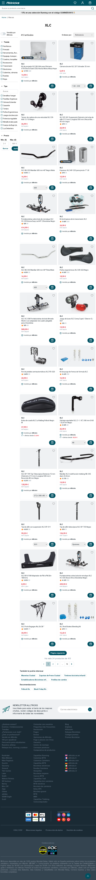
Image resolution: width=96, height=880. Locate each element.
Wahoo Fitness (8, 779)
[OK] (90, 709)
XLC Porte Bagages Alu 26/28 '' (32, 626)
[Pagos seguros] (35, 817)
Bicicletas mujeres (40, 773)
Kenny (4, 784)
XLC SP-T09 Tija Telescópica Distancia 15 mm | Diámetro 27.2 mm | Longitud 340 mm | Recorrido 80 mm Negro (38, 476)
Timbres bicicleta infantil (74, 675)
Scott (4, 799)
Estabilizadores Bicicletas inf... (34, 680)
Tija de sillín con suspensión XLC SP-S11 (36, 527)
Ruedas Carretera (40, 768)
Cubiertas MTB (39, 758)
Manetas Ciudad (28, 675)
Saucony (5, 766)
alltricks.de (72, 763)
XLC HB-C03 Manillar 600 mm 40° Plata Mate (37, 270)
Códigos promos (71, 735)
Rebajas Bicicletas (72, 732)
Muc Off (5, 786)
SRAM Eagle (7, 797)
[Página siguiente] (71, 664)
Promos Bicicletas (72, 737)
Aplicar (17, 148)
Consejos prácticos (41, 747)
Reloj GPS (37, 789)
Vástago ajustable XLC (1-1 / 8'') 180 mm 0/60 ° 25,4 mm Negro (77, 422)
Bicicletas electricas (41, 766)
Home (4, 17)
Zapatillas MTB (39, 763)
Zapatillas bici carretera (43, 781)
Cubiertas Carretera (41, 760)
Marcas (11, 17)
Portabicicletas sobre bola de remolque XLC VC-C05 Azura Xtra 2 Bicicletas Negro (76, 577)
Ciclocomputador (40, 802)
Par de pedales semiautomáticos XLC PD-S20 (38, 372)
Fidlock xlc (25, 689)
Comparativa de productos (44, 750)
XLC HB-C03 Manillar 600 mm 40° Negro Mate (38, 170)
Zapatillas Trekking (41, 799)
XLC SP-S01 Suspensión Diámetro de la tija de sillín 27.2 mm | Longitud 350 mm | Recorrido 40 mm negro (77, 119)
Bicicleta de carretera (42, 786)
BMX (35, 797)
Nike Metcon (7, 758)
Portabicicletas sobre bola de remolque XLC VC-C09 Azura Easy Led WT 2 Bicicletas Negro (38, 220)
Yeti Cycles (6, 771)
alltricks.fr (72, 758)
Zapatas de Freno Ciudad (49, 675)
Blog (67, 724)
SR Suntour (6, 781)
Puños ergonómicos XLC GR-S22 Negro (74, 270)
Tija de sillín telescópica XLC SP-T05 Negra (75, 527)
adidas (4, 794)
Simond (5, 768)
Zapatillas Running (41, 755)
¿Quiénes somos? (9, 724)
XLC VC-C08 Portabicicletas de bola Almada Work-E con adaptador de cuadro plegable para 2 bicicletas (37, 321)
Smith (4, 776)
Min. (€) (4, 140)
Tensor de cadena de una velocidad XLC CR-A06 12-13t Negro (37, 118)
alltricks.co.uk (74, 755)
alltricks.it (72, 766)
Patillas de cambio (59, 680)
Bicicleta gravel (39, 791)
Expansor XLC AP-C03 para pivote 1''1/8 (74, 170)
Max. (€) (13, 140)
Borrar (5, 148)
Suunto (5, 763)
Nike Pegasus (7, 760)
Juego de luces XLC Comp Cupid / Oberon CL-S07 (76, 320)
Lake (4, 773)
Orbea (4, 791)
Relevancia (79, 35)
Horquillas (37, 771)
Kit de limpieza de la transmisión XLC (73, 219)
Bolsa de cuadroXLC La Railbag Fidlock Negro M (37, 422)
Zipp (4, 789)
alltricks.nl (72, 771)
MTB (35, 794)
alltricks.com (73, 760)
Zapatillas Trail (39, 779)
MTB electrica (39, 784)
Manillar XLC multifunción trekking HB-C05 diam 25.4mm (75, 475)
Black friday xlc (40, 689)
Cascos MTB (38, 776)
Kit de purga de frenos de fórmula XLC (74, 372)
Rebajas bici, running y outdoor (15, 747)
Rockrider (6, 755)
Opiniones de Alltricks (42, 737)
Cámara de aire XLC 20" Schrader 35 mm (75, 66)
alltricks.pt (72, 768)
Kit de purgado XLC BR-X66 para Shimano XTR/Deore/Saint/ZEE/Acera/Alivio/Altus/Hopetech (40, 68)
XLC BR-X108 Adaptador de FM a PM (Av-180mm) (36, 577)
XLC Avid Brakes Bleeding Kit (70, 626)
